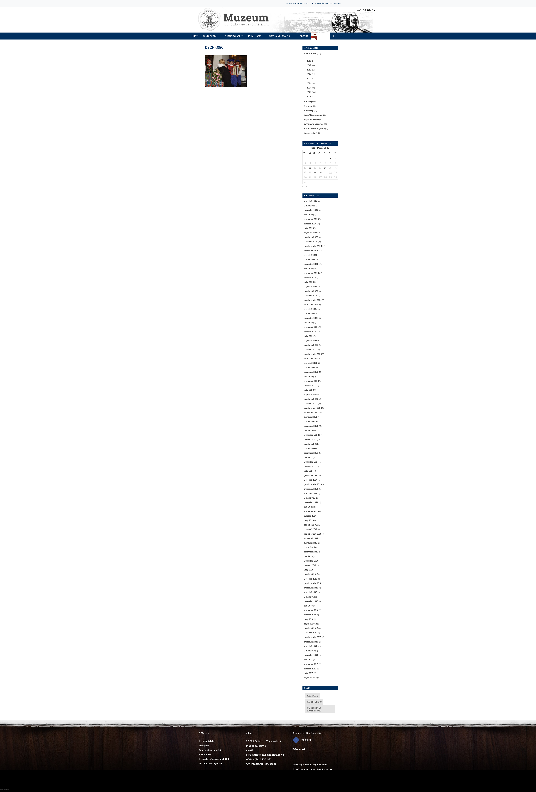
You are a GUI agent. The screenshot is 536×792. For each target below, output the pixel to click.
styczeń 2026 (310, 232)
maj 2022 (308, 430)
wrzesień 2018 (311, 587)
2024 (309, 87)
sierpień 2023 (310, 363)
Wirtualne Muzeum (298, 3)
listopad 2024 (310, 295)
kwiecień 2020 (311, 511)
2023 (309, 83)
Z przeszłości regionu (314, 128)
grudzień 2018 (311, 574)
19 (315, 172)
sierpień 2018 (310, 592)
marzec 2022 (310, 439)
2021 (309, 78)
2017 (309, 65)
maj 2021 (308, 457)
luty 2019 (309, 569)
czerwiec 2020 (311, 502)
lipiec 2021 (309, 448)
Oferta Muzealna (279, 36)
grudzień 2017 (311, 628)
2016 (309, 60)
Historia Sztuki (207, 741)
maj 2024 (308, 322)
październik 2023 (313, 354)
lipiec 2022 (309, 421)
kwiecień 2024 (311, 327)
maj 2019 (308, 556)
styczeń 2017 (310, 677)
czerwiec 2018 (311, 601)
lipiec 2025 (309, 259)
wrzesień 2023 (311, 358)
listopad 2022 (311, 403)
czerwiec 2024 (311, 318)
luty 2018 (309, 619)
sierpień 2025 (310, 255)
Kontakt (303, 36)
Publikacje (254, 36)
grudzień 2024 (311, 291)
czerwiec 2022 (311, 426)
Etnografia (204, 745)
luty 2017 (309, 673)
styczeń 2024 (310, 340)
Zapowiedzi (310, 133)
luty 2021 (309, 471)
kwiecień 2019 (311, 560)
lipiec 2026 (309, 205)
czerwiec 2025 (311, 264)
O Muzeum (210, 36)
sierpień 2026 (310, 201)
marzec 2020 (310, 516)
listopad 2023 (310, 349)
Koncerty (309, 110)
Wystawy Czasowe (313, 124)
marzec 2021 (310, 466)
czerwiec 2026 (311, 210)
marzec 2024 (310, 331)
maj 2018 (308, 605)
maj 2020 (308, 506)
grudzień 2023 (311, 345)
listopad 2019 (310, 529)
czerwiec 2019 (311, 551)
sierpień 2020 (310, 493)
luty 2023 (309, 390)
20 (320, 172)
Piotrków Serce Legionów (328, 3)
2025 (309, 92)
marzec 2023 (310, 385)
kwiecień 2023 (311, 381)
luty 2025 (309, 282)
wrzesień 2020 (311, 489)
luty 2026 (309, 228)
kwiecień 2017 (311, 664)
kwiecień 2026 (311, 219)
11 (310, 168)
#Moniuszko (314, 702)
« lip (304, 186)
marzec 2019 (310, 565)
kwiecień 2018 (311, 610)
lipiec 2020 (309, 498)
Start (195, 36)
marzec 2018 (310, 614)
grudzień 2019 (311, 524)
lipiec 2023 (309, 367)
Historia (308, 106)
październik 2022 (313, 408)
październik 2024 (313, 300)
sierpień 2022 (310, 417)
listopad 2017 (310, 632)
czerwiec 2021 (311, 453)
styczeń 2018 (310, 623)
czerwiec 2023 (311, 372)
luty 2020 (309, 520)
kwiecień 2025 (311, 273)
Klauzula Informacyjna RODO (214, 759)
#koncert (312, 695)
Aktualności (232, 36)
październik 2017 (312, 637)
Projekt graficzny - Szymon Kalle (310, 764)
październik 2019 (312, 534)
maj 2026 (308, 214)
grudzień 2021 (311, 444)
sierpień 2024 (310, 309)
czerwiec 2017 (311, 655)
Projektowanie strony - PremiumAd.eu (312, 769)
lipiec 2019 (309, 547)
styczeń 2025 (310, 286)
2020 (309, 74)
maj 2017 (308, 659)
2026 (309, 96)
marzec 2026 (310, 223)
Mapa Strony (366, 9)
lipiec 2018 (309, 596)
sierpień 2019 (310, 542)
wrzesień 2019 (311, 538)
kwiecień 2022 (311, 435)
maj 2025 (308, 268)
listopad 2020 (311, 479)
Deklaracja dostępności (210, 763)
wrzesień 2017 (311, 641)
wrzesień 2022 (311, 412)
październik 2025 (313, 246)
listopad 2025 (311, 241)
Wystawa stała (311, 119)
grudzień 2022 (311, 399)
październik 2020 (313, 484)
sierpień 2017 (310, 646)
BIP (320, 37)
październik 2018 (312, 583)
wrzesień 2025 (311, 250)
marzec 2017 (310, 668)
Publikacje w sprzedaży (211, 750)
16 (335, 168)
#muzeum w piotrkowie (314, 709)
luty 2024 (309, 336)
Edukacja (308, 101)
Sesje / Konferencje (313, 115)
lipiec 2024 (309, 313)
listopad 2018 (310, 578)
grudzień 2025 (311, 237)
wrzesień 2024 (311, 304)
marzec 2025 (310, 277)
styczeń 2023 (310, 394)
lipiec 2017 (309, 650)
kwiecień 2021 (311, 461)
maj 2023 (308, 376)
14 (325, 168)
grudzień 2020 (311, 475)
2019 (309, 69)
